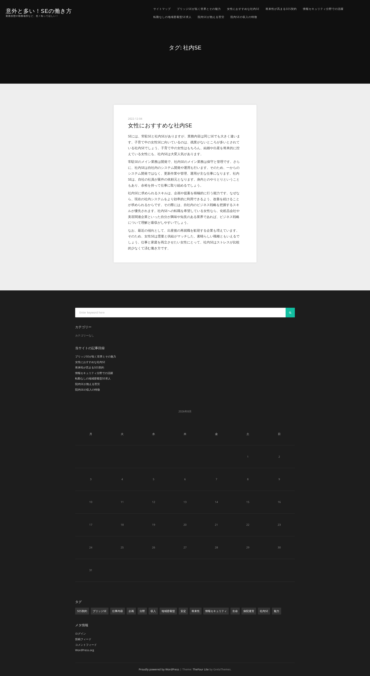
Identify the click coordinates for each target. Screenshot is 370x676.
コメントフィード (86, 645)
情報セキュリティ (216, 611)
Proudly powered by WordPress (159, 669)
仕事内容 (117, 611)
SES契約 (82, 611)
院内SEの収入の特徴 (243, 17)
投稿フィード (83, 639)
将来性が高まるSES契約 (281, 9)
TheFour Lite (201, 669)
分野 (142, 611)
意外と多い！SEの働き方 (39, 11)
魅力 (276, 611)
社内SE (264, 611)
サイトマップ (162, 9)
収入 (153, 611)
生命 (235, 611)
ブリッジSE (100, 611)
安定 (183, 611)
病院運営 (248, 611)
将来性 (196, 611)
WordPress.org (84, 650)
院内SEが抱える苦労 (211, 17)
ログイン (80, 633)
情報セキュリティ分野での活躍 (323, 9)
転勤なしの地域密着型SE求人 (172, 17)
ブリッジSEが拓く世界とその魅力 (199, 9)
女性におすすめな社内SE (243, 9)
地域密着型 (168, 611)
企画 (131, 611)
